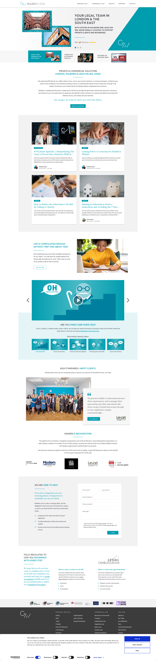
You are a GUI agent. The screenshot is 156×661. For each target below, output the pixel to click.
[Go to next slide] (128, 300)
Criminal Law (60, 630)
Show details (98, 657)
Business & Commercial (102, 615)
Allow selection (137, 644)
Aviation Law (99, 630)
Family (58, 615)
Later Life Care (78, 618)
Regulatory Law (99, 624)
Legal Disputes (78, 615)
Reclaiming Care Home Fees (89, 331)
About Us (121, 615)
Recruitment (122, 630)
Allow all (137, 639)
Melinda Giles (43, 166)
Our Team (121, 618)
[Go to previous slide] (28, 300)
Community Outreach (124, 627)
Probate (58, 624)
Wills (57, 618)
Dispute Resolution (79, 621)
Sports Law (98, 627)
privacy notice (102, 523)
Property (58, 632)
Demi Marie (90, 219)
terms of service (88, 527)
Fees (119, 624)
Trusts (57, 621)
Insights (120, 632)
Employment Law (100, 621)
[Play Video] (78, 300)
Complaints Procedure (36, 585)
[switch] (55, 657)
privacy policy (111, 525)
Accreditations (122, 621)
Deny (137, 650)
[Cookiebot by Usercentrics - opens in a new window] (15, 657)
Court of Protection (62, 627)
